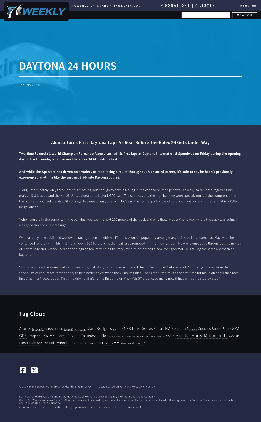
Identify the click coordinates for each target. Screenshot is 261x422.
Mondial (183, 335)
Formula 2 (193, 329)
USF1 (106, 342)
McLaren (149, 336)
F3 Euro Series (140, 328)
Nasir (23, 342)
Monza (197, 335)
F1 (124, 328)
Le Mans (141, 336)
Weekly (132, 343)
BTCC (76, 329)
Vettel (116, 343)
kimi (123, 336)
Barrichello (37, 329)
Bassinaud (53, 328)
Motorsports (215, 335)
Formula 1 (179, 328)
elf (119, 328)
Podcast (35, 343)
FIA (168, 328)
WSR (141, 342)
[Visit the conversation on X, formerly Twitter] (34, 373)
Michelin (168, 336)
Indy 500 (110, 336)
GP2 (235, 328)
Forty (122, 386)
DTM (114, 329)
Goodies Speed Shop (214, 328)
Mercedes (158, 336)
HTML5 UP (148, 386)
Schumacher (78, 343)
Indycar (117, 337)
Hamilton (48, 336)
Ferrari (159, 328)
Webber (124, 343)
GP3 (23, 335)
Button (82, 328)
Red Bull (49, 343)
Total (97, 343)
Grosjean (34, 336)
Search (245, 15)
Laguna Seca (130, 336)
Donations (176, 5)
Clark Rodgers (99, 328)
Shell (90, 343)
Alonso (25, 328)
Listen (207, 5)
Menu (245, 5)
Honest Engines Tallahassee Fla (80, 335)
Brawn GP (68, 329)
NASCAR (233, 336)
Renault (62, 342)
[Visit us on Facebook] (22, 373)
